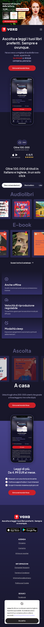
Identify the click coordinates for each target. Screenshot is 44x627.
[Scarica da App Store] (13, 530)
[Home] (6, 29)
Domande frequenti (22, 567)
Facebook (22, 597)
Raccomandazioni (12, 185)
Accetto (22, 621)
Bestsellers (29, 185)
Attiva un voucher (22, 553)
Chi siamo (22, 543)
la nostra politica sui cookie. (24, 615)
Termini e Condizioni (22, 573)
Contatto (22, 548)
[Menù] (41, 29)
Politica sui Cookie (22, 583)
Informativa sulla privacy (22, 578)
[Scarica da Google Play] (29, 530)
